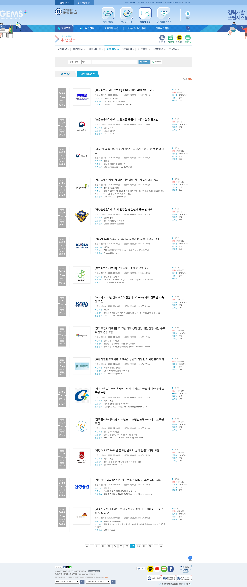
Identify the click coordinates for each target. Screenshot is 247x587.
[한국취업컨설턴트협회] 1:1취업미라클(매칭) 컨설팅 (124, 90)
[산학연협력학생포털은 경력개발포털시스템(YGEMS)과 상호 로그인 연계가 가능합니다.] (184, 578)
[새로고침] (156, 62)
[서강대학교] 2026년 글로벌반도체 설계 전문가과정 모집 (127, 450)
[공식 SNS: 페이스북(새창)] (171, 569)
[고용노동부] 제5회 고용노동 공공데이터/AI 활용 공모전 (126, 119)
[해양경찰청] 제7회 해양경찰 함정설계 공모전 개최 (124, 209)
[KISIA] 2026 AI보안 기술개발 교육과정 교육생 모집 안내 (127, 238)
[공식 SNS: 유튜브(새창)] (157, 569)
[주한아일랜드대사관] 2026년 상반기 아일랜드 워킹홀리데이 (129, 359)
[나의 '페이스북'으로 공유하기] (64, 567)
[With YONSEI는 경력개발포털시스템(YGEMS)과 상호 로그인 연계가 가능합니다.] (154, 578)
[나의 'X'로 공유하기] (67, 567)
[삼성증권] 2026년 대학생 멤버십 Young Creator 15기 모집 (128, 479)
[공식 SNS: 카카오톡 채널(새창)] (150, 569)
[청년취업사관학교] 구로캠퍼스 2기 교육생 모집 (122, 268)
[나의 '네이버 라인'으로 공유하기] (70, 567)
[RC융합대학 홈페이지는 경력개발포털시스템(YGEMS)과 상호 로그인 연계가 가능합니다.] (169, 578)
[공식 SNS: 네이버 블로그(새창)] (164, 569)
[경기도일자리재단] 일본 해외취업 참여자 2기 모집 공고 (127, 179)
